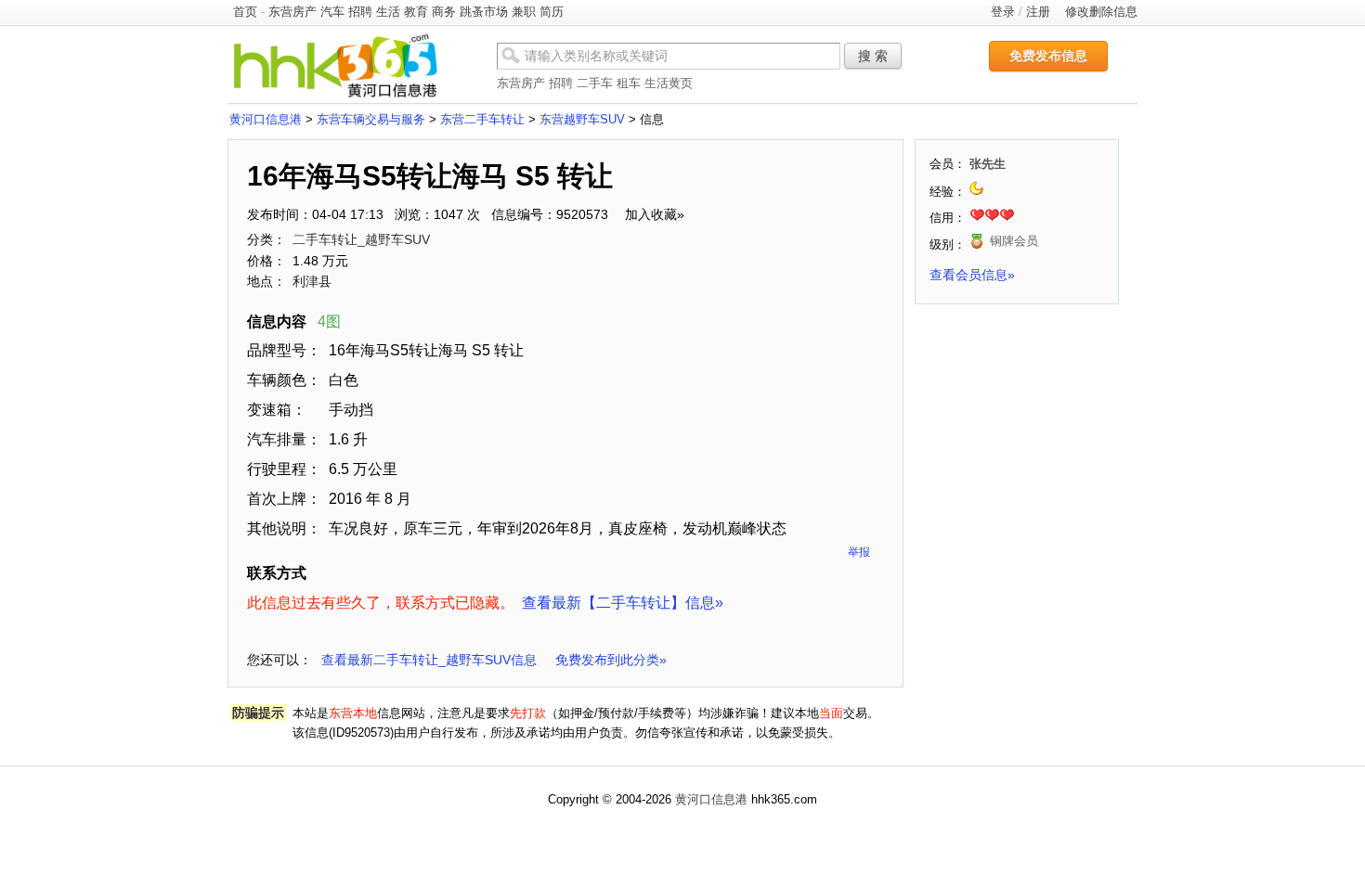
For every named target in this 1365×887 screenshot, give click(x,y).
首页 (245, 12)
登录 (1003, 12)
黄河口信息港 (265, 119)
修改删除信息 (1101, 12)
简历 (552, 12)
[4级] (978, 192)
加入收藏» (654, 214)
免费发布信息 (1048, 55)
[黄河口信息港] (335, 97)
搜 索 (873, 55)
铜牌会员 (1014, 241)
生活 (388, 12)
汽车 (332, 12)
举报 (859, 552)
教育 (416, 12)
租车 (629, 83)
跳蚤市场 (484, 12)
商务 (444, 12)
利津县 (312, 281)
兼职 (524, 12)
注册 (1038, 12)
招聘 (360, 12)
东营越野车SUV (582, 119)
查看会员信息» (972, 274)
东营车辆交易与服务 (371, 119)
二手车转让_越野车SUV (361, 239)
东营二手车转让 (482, 119)
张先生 (987, 164)
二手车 (595, 83)
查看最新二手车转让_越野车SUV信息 (429, 659)
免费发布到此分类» (611, 659)
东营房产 (292, 12)
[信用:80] (991, 218)
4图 (329, 321)
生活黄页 (668, 83)
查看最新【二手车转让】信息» (622, 603)
